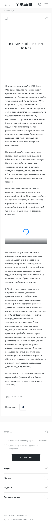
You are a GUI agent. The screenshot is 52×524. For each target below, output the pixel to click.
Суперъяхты (17, 396)
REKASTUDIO (28, 519)
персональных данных (38, 440)
